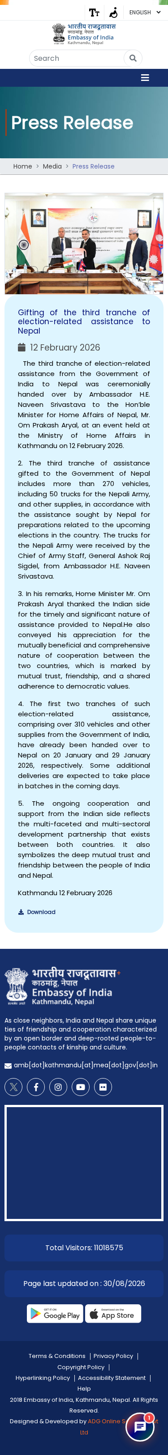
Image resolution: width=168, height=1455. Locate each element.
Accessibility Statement (112, 1378)
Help (84, 1388)
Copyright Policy (80, 1367)
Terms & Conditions (57, 1356)
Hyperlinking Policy (43, 1378)
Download (41, 912)
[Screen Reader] (113, 12)
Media (52, 166)
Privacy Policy (113, 1356)
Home (22, 166)
